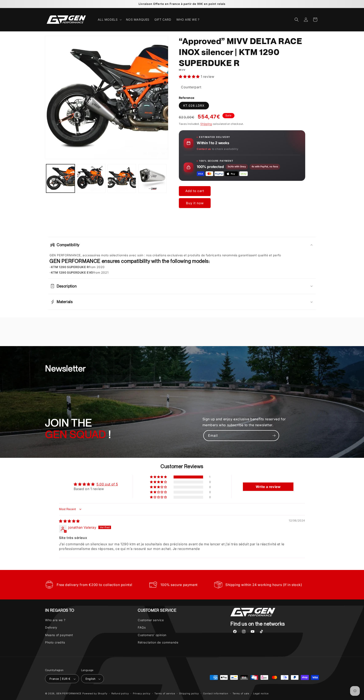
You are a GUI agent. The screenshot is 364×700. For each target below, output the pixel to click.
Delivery (51, 627)
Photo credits (55, 642)
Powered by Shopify (94, 693)
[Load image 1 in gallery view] (60, 178)
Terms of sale (241, 693)
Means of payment (59, 635)
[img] (69, 521)
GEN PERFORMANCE (69, 693)
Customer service (151, 620)
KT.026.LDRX (194, 105)
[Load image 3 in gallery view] (122, 178)
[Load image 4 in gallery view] (152, 178)
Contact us (204, 148)
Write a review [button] (268, 487)
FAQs (142, 627)
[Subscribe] (273, 436)
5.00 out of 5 (107, 484)
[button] (109, 19)
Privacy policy (141, 693)
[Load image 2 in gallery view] (91, 178)
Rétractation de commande (158, 642)
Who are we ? (55, 620)
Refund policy (120, 693)
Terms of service (164, 693)
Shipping (206, 123)
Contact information (215, 693)
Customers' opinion (152, 635)
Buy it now (195, 203)
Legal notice (260, 693)
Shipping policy (189, 693)
